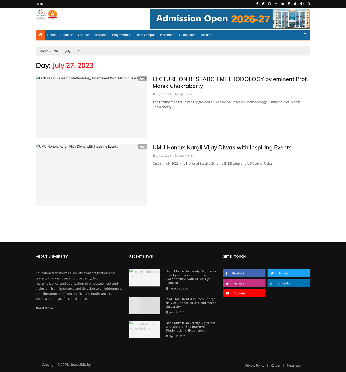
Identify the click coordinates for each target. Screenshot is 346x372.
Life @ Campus (145, 35)
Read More (44, 308)
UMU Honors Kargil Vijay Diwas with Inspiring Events (222, 147)
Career (275, 365)
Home (39, 3)
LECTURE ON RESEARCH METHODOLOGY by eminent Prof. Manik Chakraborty (230, 82)
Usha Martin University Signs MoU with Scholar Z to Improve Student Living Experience (191, 326)
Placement (167, 35)
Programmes (121, 35)
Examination (187, 35)
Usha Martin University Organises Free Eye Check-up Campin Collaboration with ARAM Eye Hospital (191, 277)
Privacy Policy (254, 365)
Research (101, 35)
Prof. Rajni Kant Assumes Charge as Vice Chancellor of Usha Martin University (191, 302)
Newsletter (294, 365)
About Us (66, 35)
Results (206, 35)
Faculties (84, 35)
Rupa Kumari (185, 94)
